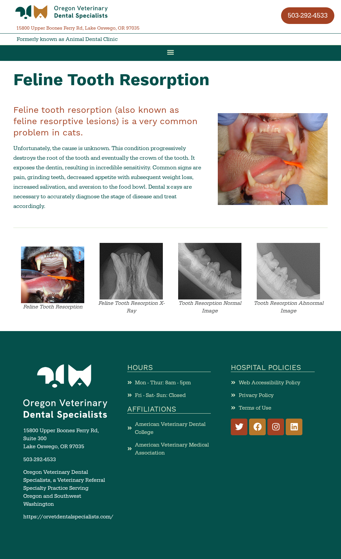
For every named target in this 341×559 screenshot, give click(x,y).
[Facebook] (257, 427)
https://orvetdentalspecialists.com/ (68, 516)
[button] (61, 12)
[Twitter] (239, 427)
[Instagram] (275, 427)
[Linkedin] (294, 427)
